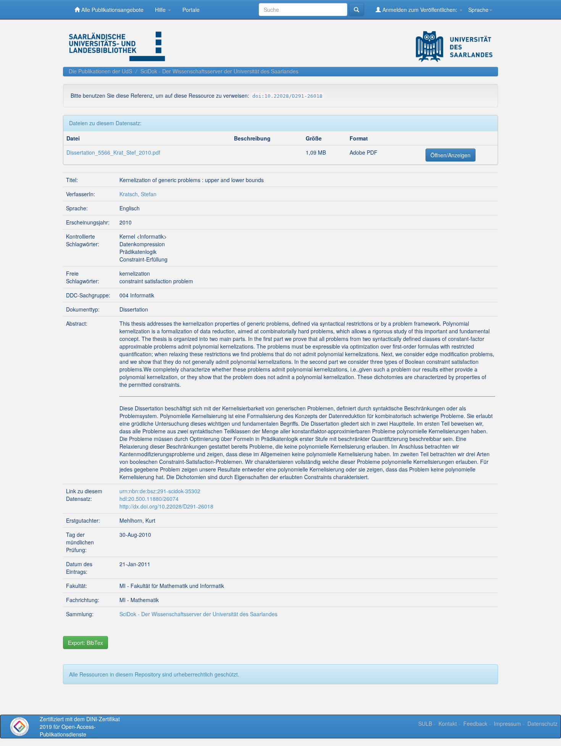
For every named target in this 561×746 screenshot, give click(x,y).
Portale (191, 9)
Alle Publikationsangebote (111, 9)
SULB (425, 723)
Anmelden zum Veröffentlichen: (420, 9)
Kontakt (447, 723)
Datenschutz (542, 723)
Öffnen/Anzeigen (450, 155)
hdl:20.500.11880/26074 (149, 498)
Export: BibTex (85, 642)
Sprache (478, 9)
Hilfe (161, 9)
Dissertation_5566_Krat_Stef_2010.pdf (113, 152)
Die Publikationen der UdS (100, 71)
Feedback (475, 723)
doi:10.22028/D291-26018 (287, 96)
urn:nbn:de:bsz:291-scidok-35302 (159, 491)
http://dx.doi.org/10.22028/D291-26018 (166, 506)
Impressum (507, 723)
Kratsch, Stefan (137, 194)
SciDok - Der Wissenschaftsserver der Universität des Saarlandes (219, 71)
